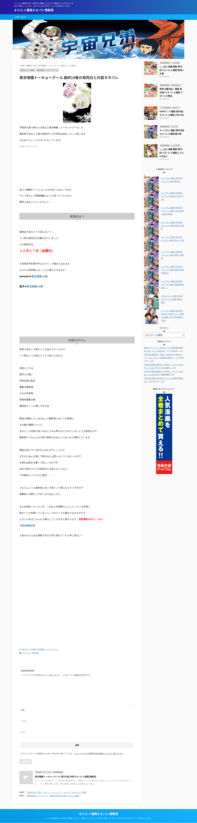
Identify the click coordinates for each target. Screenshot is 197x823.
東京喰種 (35, 653)
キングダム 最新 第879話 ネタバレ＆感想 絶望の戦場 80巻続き (172, 269)
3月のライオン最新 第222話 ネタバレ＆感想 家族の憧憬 (172, 299)
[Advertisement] (41, 167)
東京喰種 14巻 (40, 276)
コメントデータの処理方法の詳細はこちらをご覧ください (98, 753)
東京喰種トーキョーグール (47, 649)
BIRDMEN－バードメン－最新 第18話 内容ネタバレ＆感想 (53, 795)
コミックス (26, 653)
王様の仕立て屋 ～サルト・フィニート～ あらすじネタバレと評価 (56, 792)
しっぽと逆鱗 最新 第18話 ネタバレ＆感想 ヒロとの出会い (171, 152)
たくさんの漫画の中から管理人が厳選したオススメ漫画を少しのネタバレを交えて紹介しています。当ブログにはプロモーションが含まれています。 (98, 818)
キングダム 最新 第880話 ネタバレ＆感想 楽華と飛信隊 (172, 255)
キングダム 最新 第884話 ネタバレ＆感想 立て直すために (172, 196)
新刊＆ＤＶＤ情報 (29, 649)
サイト (23, 732)
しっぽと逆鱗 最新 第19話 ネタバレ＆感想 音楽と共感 (171, 70)
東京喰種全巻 (28, 525)
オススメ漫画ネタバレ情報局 (33, 10)
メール (23, 721)
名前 (23, 710)
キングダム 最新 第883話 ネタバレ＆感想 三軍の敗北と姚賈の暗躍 (172, 210)
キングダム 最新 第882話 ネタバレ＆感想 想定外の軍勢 (172, 225)
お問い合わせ (20, 17)
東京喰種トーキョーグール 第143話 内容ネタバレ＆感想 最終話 (65, 776)
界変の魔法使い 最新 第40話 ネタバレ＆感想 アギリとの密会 (171, 92)
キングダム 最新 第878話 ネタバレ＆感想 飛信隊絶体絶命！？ (172, 284)
